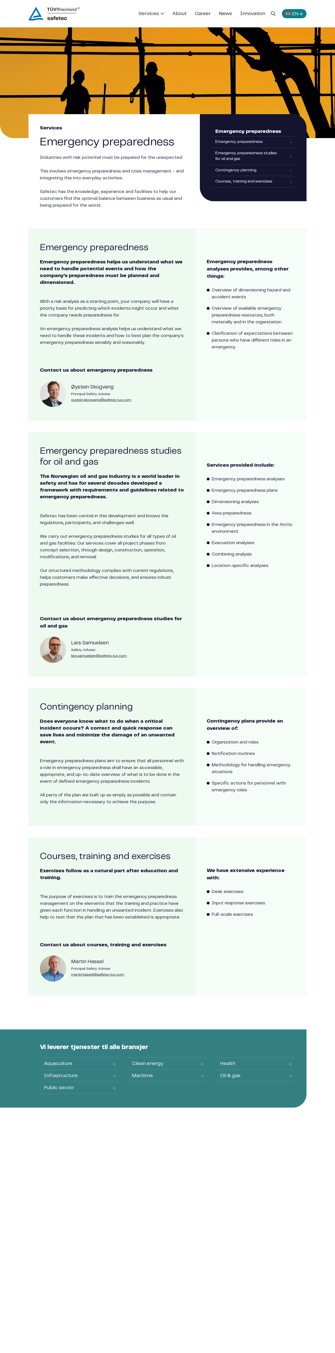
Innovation (252, 13)
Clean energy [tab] (147, 1063)
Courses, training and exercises (243, 181)
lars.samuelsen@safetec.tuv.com (99, 656)
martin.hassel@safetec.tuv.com (97, 974)
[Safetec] (54, 13)
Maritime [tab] (142, 1075)
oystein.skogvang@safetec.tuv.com (101, 400)
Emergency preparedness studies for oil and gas (246, 156)
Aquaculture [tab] (58, 1063)
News (225, 13)
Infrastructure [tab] (61, 1075)
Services (149, 13)
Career (203, 13)
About (179, 13)
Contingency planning (235, 170)
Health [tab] (227, 1063)
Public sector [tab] (59, 1087)
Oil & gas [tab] (230, 1075)
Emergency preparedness (239, 142)
